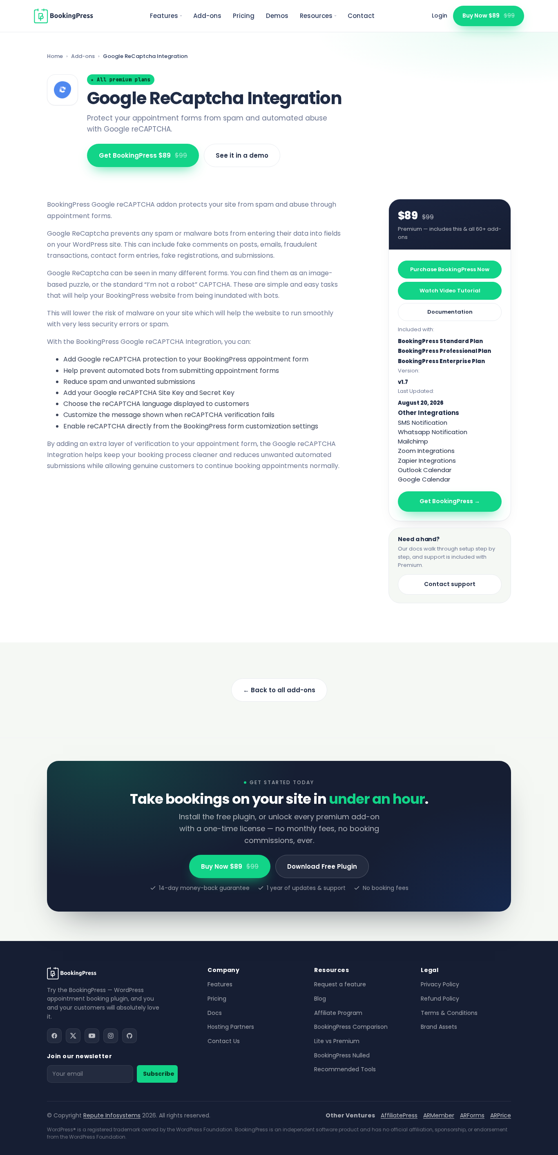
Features (164, 15)
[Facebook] (54, 1035)
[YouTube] (92, 1035)
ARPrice (500, 1115)
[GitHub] (129, 1035)
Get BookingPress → (450, 501)
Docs (215, 1013)
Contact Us (224, 1041)
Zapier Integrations (427, 460)
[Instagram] (110, 1035)
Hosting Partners (231, 1027)
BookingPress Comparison (351, 1027)
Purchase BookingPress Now (449, 269)
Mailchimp (413, 441)
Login (439, 15)
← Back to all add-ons (279, 690)
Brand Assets (439, 1027)
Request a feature (340, 984)
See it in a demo (242, 155)
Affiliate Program (338, 1013)
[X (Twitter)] (73, 1035)
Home (55, 56)
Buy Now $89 (488, 15)
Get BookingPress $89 (143, 155)
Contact (361, 15)
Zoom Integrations (426, 450)
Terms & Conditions (449, 1013)
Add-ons (207, 15)
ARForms (472, 1115)
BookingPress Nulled (342, 1055)
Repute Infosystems (112, 1115)
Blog (320, 998)
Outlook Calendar (424, 470)
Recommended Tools (345, 1069)
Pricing (243, 15)
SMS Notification (422, 422)
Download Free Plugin (322, 866)
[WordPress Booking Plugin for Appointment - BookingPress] (63, 16)
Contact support (449, 584)
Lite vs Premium (336, 1041)
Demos (277, 15)
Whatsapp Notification (432, 432)
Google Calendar (424, 479)
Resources (316, 15)
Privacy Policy (440, 984)
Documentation (450, 312)
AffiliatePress (399, 1115)
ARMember (438, 1115)
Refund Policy (440, 998)
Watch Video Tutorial (450, 290)
